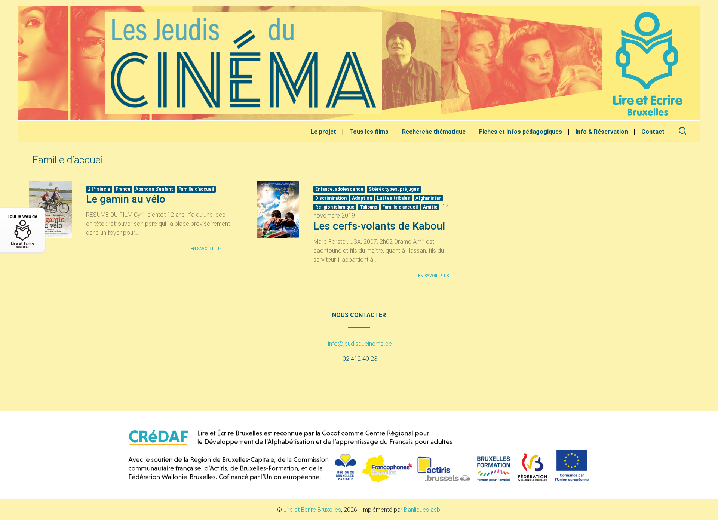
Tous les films (369, 131)
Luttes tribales (393, 198)
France (123, 189)
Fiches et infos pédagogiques (520, 131)
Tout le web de (22, 216)
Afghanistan (428, 198)
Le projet (323, 131)
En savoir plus (206, 248)
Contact (653, 131)
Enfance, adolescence (339, 189)
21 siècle (99, 189)
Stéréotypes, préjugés (394, 189)
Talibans (368, 207)
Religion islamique (335, 207)
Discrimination (331, 198)
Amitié (430, 207)
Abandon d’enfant (154, 189)
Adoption (362, 198)
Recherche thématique (434, 131)
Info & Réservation (602, 131)
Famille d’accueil (196, 189)
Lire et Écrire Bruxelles (312, 509)
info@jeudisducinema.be (360, 343)
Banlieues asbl (422, 509)
